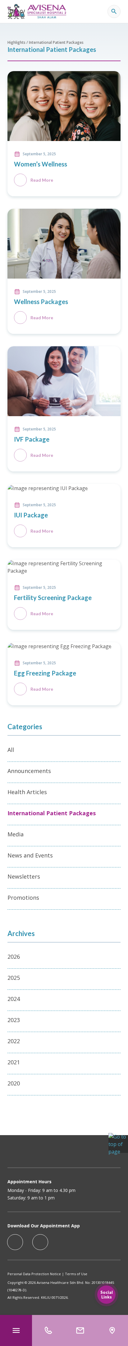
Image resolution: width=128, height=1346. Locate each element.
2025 (13, 977)
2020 (13, 1083)
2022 (13, 1041)
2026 (13, 956)
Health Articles (27, 792)
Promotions (23, 897)
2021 (13, 1062)
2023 (13, 1020)
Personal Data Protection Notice (34, 1273)
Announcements (29, 771)
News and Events (30, 855)
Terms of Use (76, 1273)
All (10, 749)
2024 (13, 999)
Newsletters (23, 876)
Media (15, 834)
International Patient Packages (51, 813)
